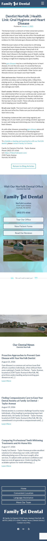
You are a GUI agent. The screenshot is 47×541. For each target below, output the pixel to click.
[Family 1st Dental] (16, 4)
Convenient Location (23, 493)
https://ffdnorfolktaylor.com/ (16, 153)
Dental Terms (27, 520)
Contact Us (21, 523)
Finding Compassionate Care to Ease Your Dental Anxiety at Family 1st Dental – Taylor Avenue (22, 400)
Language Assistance (23, 497)
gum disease (11, 63)
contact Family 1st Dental (22, 143)
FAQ (28, 523)
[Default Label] (28, 529)
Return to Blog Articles (23, 166)
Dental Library (38, 520)
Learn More (7, 381)
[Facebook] (18, 529)
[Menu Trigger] (43, 3)
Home (23, 488)
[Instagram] (23, 529)
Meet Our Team (23, 502)
